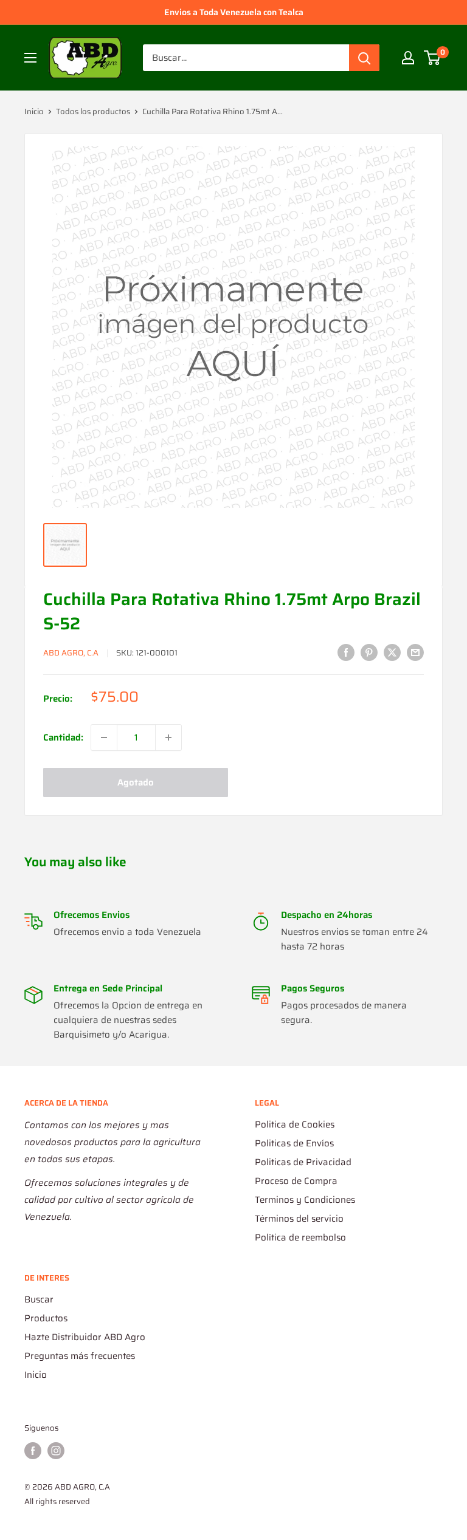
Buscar (39, 1299)
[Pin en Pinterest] (369, 651)
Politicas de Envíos (294, 1143)
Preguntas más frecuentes (79, 1356)
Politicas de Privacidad (303, 1162)
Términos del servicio (299, 1218)
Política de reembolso (300, 1237)
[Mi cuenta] (408, 57)
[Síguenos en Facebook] (32, 1450)
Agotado (135, 782)
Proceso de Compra (296, 1181)
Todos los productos (93, 111)
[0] (432, 57)
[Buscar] (364, 57)
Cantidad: (63, 737)
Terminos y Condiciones (305, 1200)
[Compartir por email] (415, 651)
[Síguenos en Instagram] (55, 1450)
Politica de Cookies (294, 1124)
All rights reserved (57, 1501)
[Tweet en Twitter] (392, 651)
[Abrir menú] (30, 58)
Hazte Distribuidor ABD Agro (84, 1337)
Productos (45, 1318)
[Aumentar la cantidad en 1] (168, 737)
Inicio (34, 111)
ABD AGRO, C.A (71, 652)
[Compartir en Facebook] (346, 651)
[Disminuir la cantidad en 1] (104, 737)
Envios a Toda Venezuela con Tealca (233, 12)
